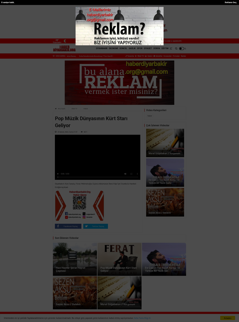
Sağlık (132, 48)
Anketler (159, 56)
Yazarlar (130, 56)
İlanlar (183, 56)
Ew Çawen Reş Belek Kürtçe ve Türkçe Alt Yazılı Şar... (162, 269)
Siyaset (148, 48)
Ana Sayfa (61, 109)
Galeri (149, 56)
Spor (139, 48)
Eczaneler (168, 56)
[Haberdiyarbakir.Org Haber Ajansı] (64, 48)
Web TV (140, 56)
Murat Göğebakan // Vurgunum (164, 153)
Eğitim (165, 48)
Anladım (227, 318)
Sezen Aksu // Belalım (160, 212)
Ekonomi (113, 48)
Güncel (123, 48)
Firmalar (176, 56)
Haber (86, 109)
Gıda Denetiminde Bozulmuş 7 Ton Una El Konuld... (82, 56)
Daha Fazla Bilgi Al (142, 318)
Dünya (156, 48)
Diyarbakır (101, 48)
